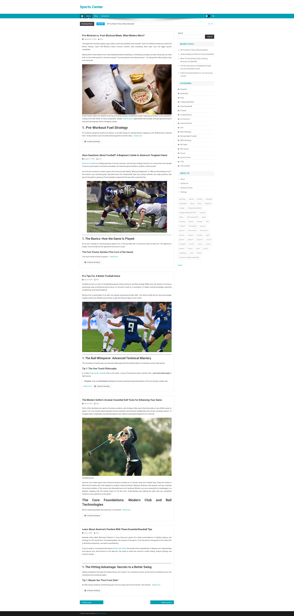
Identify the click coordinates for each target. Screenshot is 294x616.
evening (182, 221)
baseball (209, 199)
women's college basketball (189, 257)
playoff (190, 239)
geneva (182, 230)
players (181, 239)
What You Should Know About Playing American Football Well (194, 60)
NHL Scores (184, 149)
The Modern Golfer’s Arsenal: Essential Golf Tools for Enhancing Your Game (122, 400)
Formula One (185, 119)
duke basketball (192, 217)
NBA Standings (185, 140)
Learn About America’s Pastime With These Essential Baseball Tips (117, 529)
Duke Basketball (186, 106)
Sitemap (183, 192)
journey (182, 235)
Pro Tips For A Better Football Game (101, 276)
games (202, 226)
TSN (182, 162)
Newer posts (166, 602)
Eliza (101, 39)
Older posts (87, 602)
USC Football (185, 166)
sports (205, 248)
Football (183, 110)
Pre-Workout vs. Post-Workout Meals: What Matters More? (113, 35)
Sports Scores (185, 157)
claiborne (208, 203)
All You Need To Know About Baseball (194, 50)
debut (181, 217)
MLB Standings (185, 132)
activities (182, 199)
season (181, 248)
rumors (191, 244)
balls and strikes (120, 548)
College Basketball (104, 24)
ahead (191, 199)
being (192, 203)
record (208, 239)
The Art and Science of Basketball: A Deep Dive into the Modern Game (195, 67)
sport (198, 248)
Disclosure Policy (186, 188)
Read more (138, 136)
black (199, 203)
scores (208, 244)
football (182, 226)
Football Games (186, 115)
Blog (96, 16)
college (181, 208)
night (207, 235)
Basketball (184, 93)
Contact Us (105, 16)
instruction (204, 230)
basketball (183, 203)
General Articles (186, 123)
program (200, 239)
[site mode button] (208, 16)
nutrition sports (128, 119)
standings (182, 253)
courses (202, 213)
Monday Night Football (188, 136)
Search (180, 33)
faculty (190, 221)
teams (199, 253)
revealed (182, 244)
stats (191, 253)
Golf (88, 411)
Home (88, 16)
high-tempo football (97, 373)
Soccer (182, 153)
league (190, 235)
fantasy (199, 221)
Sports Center (91, 7)
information (192, 230)
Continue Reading (93, 141)
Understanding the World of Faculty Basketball (130, 24)
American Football (88, 163)
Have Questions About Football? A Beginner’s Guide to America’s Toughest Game (124, 155)
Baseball (183, 89)
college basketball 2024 (187, 213)
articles (199, 199)
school (200, 244)
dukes (204, 217)
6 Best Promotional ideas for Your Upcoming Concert (196, 74)
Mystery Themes (100, 613)
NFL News (183, 144)
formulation (192, 226)
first (207, 221)
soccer (190, 248)
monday (199, 235)
